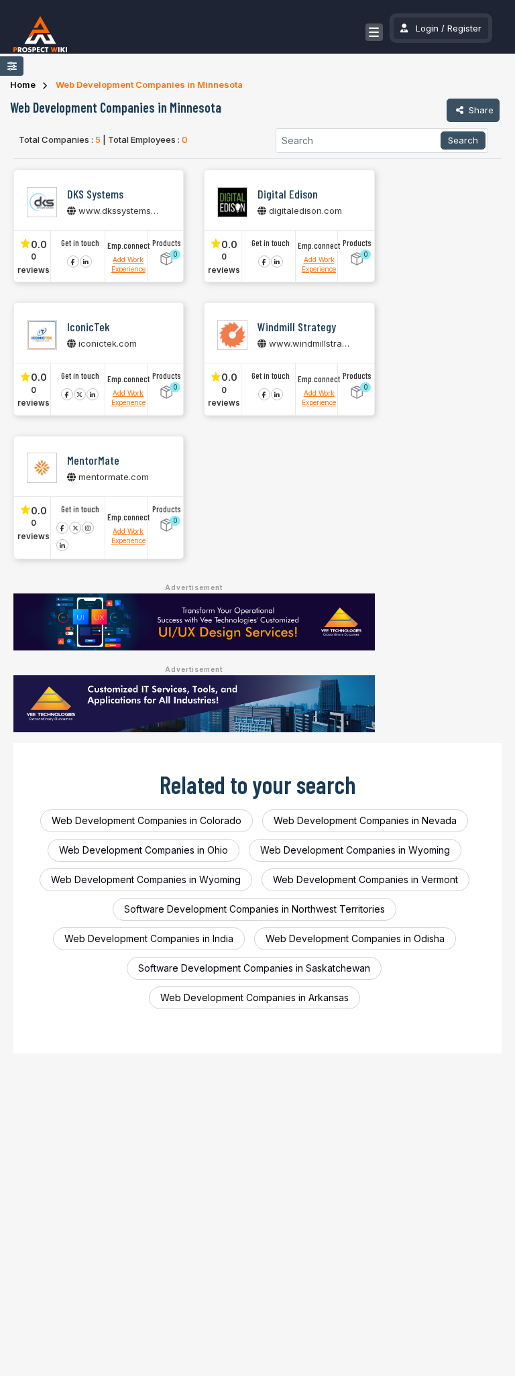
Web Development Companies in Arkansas (254, 997)
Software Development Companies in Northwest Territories (254, 909)
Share (480, 110)
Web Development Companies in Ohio (143, 850)
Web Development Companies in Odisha (355, 938)
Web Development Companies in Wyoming (355, 850)
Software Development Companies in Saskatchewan (254, 968)
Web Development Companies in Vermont (365, 879)
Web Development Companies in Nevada (365, 820)
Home (23, 84)
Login (427, 28)
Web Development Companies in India (148, 938)
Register (464, 28)
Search (463, 140)
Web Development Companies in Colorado (146, 820)
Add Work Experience (128, 264)
